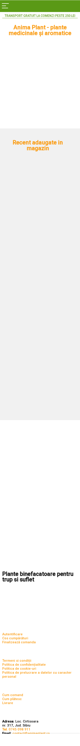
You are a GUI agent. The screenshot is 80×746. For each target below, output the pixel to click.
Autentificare (12, 634)
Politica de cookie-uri (19, 669)
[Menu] (5, 6)
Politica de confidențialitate (24, 665)
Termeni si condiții (16, 661)
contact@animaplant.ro (31, 733)
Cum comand (12, 695)
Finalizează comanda (19, 642)
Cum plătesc (12, 699)
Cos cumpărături (15, 638)
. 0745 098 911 (16, 729)
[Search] (73, 6)
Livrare (7, 703)
